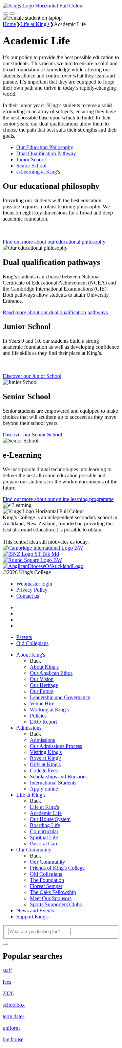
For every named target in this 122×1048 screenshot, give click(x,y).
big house (13, 1039)
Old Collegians (32, 643)
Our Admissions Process (56, 746)
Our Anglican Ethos (51, 673)
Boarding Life (45, 825)
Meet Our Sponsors (51, 898)
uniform (11, 1028)
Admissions (28, 728)
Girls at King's (45, 764)
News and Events (35, 910)
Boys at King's (45, 758)
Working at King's (49, 709)
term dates (13, 1016)
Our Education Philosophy (44, 147)
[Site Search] (5, 14)
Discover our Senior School (32, 434)
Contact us (27, 596)
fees (7, 982)
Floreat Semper (46, 886)
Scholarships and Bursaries (58, 776)
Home (9, 24)
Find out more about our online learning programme (58, 499)
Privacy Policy (31, 590)
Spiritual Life (44, 837)
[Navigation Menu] (12, 14)
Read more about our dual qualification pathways (55, 312)
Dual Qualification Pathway (46, 153)
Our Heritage (44, 685)
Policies (38, 716)
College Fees (44, 770)
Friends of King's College (57, 868)
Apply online (44, 789)
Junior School (31, 159)
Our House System (50, 819)
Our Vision (42, 679)
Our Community (34, 849)
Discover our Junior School (32, 376)
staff (7, 970)
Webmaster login (34, 584)
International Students (53, 782)
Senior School (31, 165)
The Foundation (47, 880)
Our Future (42, 691)
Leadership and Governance (60, 697)
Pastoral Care (44, 843)
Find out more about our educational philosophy (54, 242)
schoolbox (14, 1005)
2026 (8, 993)
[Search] (5, 944)
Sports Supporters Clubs (56, 904)
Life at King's (34, 24)
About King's (30, 655)
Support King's (32, 916)
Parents (24, 637)
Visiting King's (46, 752)
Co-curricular (44, 831)
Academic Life (46, 813)
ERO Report (43, 722)
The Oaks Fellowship (53, 892)
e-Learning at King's (38, 172)
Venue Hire (42, 703)
